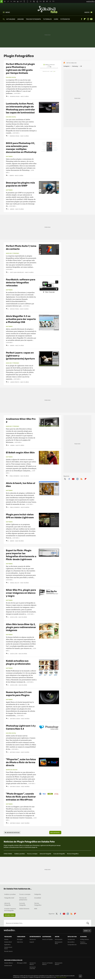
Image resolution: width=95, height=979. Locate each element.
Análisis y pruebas (12, 253)
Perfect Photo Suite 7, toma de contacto (21, 247)
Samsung (75, 66)
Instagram (88, 19)
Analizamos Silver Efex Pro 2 (21, 420)
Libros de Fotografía (45, 854)
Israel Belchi (14, 583)
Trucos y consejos (32, 854)
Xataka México (8, 963)
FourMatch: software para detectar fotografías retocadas (20, 282)
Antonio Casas (15, 718)
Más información (61, 977)
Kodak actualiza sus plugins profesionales (18, 662)
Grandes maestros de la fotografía (10, 909)
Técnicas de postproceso (23, 899)
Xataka (6, 939)
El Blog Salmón (84, 939)
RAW (35, 908)
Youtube (91, 19)
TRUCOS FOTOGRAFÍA (33, 19)
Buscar (87, 923)
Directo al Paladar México (47, 963)
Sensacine (33, 939)
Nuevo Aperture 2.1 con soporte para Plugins (19, 693)
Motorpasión (58, 939)
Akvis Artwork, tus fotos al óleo (20, 484)
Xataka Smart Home (8, 948)
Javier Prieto (14, 382)
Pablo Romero (14, 476)
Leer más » (17, 93)
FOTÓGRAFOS (65, 19)
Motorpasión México (58, 963)
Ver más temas (9, 915)
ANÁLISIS (20, 19)
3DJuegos (20, 939)
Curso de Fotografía (59, 854)
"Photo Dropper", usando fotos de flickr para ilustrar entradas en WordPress (21, 796)
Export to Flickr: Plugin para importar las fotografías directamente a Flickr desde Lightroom (21, 554)
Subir (86, 931)
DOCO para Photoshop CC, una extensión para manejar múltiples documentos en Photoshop (21, 147)
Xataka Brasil (8, 965)
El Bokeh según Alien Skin (20, 452)
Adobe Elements (24, 908)
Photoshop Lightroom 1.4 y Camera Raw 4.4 (21, 727)
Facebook (81, 19)
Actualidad (37, 898)
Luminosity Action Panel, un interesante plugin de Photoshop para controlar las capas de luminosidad (20, 108)
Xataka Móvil (8, 942)
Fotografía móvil (9, 898)
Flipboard (85, 19)
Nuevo (87, 12)
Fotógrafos (37, 894)
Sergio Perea (14, 309)
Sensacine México (33, 963)
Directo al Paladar (47, 939)
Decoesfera (71, 942)
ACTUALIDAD (10, 19)
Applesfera (7, 944)
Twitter (64, 478)
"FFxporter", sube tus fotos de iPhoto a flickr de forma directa (21, 762)
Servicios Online (11, 769)
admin (12, 175)
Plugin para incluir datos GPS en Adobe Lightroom (20, 516)
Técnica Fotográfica (72, 854)
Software (9, 156)
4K (81, 66)
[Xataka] (1, 1)
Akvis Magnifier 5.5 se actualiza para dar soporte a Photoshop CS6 (21, 319)
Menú (8, 12)
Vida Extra (20, 942)
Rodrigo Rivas (14, 96)
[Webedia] (9, 930)
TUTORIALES (47, 19)
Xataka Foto (47, 9)
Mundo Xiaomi (8, 951)
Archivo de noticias (12, 832)
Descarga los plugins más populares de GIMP (20, 184)
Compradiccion (72, 944)
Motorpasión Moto (58, 942)
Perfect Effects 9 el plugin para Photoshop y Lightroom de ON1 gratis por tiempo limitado (20, 68)
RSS (81, 478)
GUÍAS (56, 19)
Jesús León (13, 617)
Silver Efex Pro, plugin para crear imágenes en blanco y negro (21, 592)
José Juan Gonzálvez (17, 272)
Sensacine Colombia (33, 967)
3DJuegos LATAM (22, 963)
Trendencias (71, 939)
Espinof (32, 942)
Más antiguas (55, 832)
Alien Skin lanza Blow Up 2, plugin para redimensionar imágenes (21, 627)
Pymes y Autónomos (83, 942)
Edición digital (11, 77)
